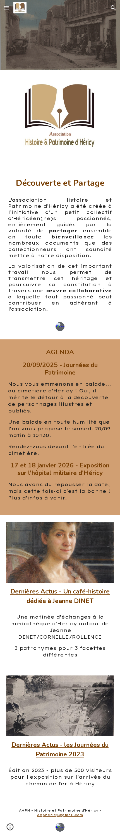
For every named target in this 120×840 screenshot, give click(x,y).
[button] (6, 7)
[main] (60, 182)
